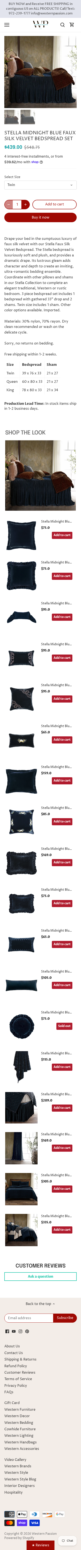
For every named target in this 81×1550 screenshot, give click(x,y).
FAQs (8, 1392)
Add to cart (62, 535)
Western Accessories (21, 1448)
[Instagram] (20, 1331)
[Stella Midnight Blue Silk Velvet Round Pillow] (21, 1026)
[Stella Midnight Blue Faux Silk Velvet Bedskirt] (21, 1108)
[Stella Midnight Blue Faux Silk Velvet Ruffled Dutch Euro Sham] (21, 863)
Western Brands (17, 1466)
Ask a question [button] (40, 1276)
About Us (12, 1346)
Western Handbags (20, 1442)
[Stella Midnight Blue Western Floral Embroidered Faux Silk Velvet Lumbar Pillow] (21, 740)
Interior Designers (19, 1485)
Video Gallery (15, 1459)
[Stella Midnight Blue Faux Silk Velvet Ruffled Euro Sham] (21, 576)
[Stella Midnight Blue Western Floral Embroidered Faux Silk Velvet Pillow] (21, 822)
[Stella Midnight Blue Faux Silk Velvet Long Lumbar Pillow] (21, 985)
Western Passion (44, 1534)
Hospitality (13, 1492)
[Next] (71, 72)
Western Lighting (18, 1435)
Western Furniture (19, 1409)
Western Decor (17, 1416)
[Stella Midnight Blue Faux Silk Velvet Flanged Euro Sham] (21, 535)
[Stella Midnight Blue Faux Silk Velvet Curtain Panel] (21, 1148)
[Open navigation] (6, 24)
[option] (40, 72)
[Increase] (25, 204)
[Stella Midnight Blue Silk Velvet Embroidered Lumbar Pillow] (21, 944)
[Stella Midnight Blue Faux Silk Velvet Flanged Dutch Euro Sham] (21, 781)
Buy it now (40, 217)
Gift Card (12, 1403)
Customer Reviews (19, 1372)
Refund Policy (15, 1366)
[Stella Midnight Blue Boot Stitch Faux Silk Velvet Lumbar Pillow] (21, 658)
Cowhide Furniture (20, 1429)
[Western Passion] (40, 24)
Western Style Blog (20, 1479)
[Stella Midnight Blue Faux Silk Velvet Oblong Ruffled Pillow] (21, 903)
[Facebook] (7, 1331)
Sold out (64, 1026)
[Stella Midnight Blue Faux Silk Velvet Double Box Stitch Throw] (21, 1067)
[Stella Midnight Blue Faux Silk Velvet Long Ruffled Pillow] (21, 617)
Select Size (12, 177)
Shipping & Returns (20, 1359)
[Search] (62, 25)
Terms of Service (18, 1379)
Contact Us (13, 1353)
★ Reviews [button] (40, 1545)
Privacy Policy (15, 1385)
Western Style (16, 1472)
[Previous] (9, 72)
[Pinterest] (27, 1331)
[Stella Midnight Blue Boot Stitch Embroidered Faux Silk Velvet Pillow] (21, 699)
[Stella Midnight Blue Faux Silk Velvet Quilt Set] (21, 1189)
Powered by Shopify (19, 1538)
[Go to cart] (72, 25)
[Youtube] (14, 1331)
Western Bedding (18, 1422)
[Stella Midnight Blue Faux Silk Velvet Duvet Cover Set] (21, 1230)
